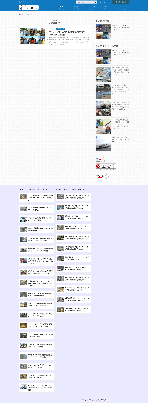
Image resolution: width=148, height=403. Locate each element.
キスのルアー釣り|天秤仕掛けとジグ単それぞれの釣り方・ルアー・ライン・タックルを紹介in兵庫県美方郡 (120, 89)
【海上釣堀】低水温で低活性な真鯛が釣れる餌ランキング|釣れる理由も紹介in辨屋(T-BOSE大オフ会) (120, 106)
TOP (100, 2)
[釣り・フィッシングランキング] (106, 167)
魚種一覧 (61, 7)
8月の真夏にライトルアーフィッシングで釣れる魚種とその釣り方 (120, 27)
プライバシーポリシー (121, 7)
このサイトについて (92, 7)
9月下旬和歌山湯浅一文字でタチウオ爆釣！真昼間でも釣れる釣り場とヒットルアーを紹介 (120, 71)
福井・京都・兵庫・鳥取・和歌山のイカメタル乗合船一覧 (120, 139)
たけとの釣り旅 (96, 400)
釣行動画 (76, 7)
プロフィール (106, 7)
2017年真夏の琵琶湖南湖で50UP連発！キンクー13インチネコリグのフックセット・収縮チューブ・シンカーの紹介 (120, 124)
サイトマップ (107, 2)
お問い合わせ (121, 2)
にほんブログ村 (100, 161)
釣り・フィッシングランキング (105, 169)
